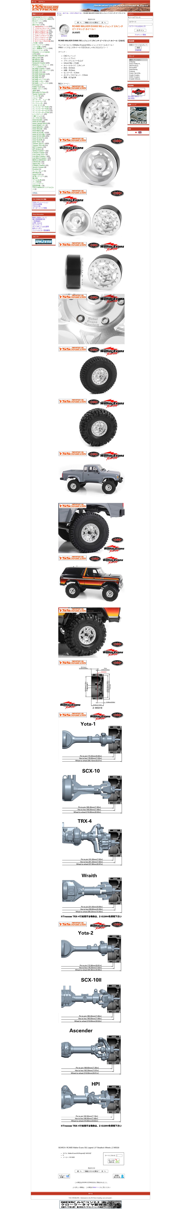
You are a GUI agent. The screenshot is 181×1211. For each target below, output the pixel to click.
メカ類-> (35, 43)
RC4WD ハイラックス (40, 83)
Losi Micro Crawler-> (39, 158)
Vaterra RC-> (37, 164)
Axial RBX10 (37, 131)
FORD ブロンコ (38, 89)
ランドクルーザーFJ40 (40, 107)
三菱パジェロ (37, 116)
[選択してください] (138, 60)
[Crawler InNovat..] (138, 79)
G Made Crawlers (38, 165)
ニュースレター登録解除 (41, 230)
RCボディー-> (37, 21)
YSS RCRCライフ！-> (40, 17)
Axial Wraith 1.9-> (38, 125)
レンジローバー (38, 114)
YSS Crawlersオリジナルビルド (43, 188)
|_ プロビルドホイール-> (41, 28)
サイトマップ (37, 225)
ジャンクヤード (38, 184)
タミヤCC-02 (37, 118)
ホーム (34, 1)
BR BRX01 (36, 59)
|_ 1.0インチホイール (40, 37)
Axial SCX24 (37, 121)
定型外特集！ (37, 186)
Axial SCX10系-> (38, 133)
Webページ (96, 1187)
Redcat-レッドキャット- (41, 65)
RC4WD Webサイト (135, 96)
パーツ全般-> (37, 47)
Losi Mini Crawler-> (39, 156)
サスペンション (38, 50)
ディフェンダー (38, 103)
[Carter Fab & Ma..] (138, 73)
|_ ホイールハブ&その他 (41, 41)
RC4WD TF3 (37, 78)
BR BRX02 (36, 61)
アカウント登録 (140, 35)
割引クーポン (37, 228)
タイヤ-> (35, 23)
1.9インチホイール (75, 13)
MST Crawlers (37, 147)
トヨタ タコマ (37, 105)
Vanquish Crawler (38, 63)
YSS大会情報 (37, 204)
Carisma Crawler (38, 153)
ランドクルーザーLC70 (40, 111)
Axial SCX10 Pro (38, 138)
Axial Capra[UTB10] (39, 123)
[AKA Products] (138, 66)
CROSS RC (36, 162)
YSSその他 (36, 206)
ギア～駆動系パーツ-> (40, 48)
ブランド (131, 56)
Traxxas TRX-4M (38, 145)
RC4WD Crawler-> (39, 69)
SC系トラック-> (38, 176)
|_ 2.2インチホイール (40, 30)
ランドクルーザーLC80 (40, 112)
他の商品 (131, 98)
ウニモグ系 (36, 96)
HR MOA (35, 173)
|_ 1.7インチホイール (40, 34)
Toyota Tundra (37, 94)
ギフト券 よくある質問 (40, 227)
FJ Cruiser (36, 85)
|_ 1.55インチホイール (40, 36)
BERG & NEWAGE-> (39, 160)
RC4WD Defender (39, 74)
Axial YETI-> (36, 142)
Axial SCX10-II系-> (39, 134)
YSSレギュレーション (40, 202)
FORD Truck (36, 87)
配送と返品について (39, 218)
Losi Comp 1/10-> (38, 154)
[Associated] (138, 68)
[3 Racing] (138, 62)
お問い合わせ (37, 223)
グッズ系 (35, 182)
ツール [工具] (37, 180)
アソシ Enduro (37, 67)
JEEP (34, 90)
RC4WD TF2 (37, 76)
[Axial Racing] (138, 69)
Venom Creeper (38, 167)
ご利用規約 (36, 221)
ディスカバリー (38, 101)
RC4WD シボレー (38, 81)
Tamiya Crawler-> (38, 151)
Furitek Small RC (38, 56)
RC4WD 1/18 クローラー (41, 70)
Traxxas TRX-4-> (38, 143)
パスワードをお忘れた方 (137, 26)
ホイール (65, 13)
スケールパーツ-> (38, 45)
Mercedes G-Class (39, 92)
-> (36, 25)
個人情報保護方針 (38, 219)
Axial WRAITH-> (38, 127)
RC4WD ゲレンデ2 (39, 79)
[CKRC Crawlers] (138, 77)
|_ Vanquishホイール (40, 26)
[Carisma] (138, 71)
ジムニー (35, 98)
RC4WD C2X (37, 72)
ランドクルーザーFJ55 (40, 109)
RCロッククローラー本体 (41, 19)
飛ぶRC (35, 178)
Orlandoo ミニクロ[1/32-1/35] (41, 53)
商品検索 (131, 41)
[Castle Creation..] (138, 75)
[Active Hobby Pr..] (138, 64)
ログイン (42, 1)
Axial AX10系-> (37, 120)
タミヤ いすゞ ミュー (40, 100)
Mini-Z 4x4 (36, 58)
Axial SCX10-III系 (38, 136)
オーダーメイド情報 (39, 208)
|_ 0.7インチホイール (40, 39)
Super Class (36, 175)
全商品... (35, 193)
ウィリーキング (38, 171)
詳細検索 (138, 50)
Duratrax (35, 169)
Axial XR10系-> (38, 129)
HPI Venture (36, 149)
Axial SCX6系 (37, 140)
